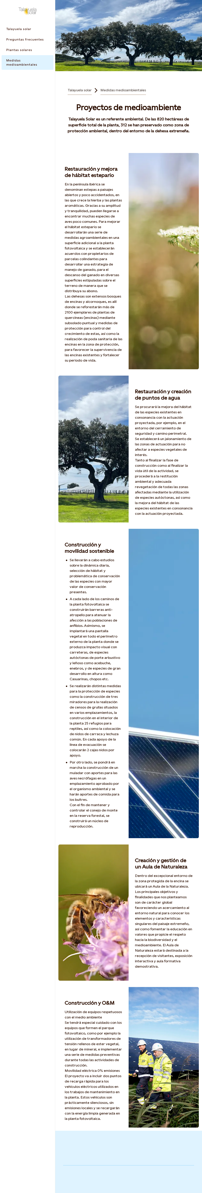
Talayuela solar (80, 90)
